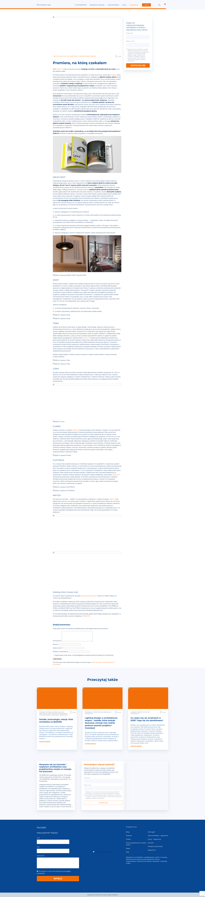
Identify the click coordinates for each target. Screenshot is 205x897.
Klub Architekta (113, 5)
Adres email (57, 648)
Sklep (146, 5)
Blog (127, 832)
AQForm (59, 69)
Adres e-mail (130, 41)
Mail (38, 847)
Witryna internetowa (60, 651)
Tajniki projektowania (87, 56)
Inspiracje (56, 712)
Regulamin (152, 850)
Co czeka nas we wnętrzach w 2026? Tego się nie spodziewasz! (147, 719)
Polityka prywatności (155, 846)
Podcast (129, 835)
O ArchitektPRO (81, 5)
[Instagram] (105, 859)
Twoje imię (129, 33)
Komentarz (57, 641)
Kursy (124, 5)
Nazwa (56, 644)
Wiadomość (41, 855)
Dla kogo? (151, 832)
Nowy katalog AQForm (89, 596)
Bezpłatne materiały (97, 5)
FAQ (127, 852)
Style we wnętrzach (70, 56)
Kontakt (151, 843)
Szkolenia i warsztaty (59, 715)
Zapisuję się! (138, 65)
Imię (38, 838)
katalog (113, 75)
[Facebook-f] (100, 859)
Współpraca (133, 5)
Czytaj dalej (44, 742)
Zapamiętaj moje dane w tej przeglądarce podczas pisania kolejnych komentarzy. (84, 655)
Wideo (128, 839)
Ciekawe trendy (45, 712)
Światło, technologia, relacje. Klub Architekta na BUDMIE (56, 720)
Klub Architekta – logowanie (158, 835)
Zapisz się (103, 803)
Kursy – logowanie (154, 839)
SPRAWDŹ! (86, 616)
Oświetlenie (57, 56)
